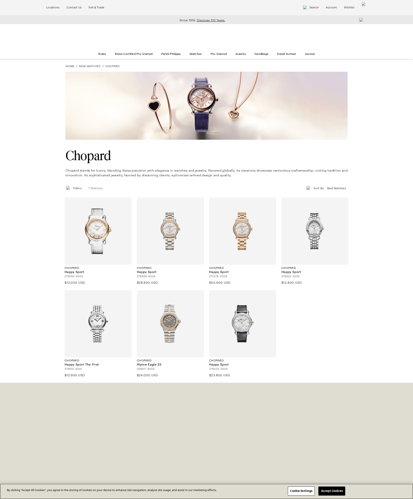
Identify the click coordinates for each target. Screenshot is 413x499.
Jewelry (240, 54)
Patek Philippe (171, 54)
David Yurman (286, 54)
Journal (310, 54)
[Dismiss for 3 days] (359, 19)
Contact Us (74, 7)
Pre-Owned (219, 54)
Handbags (261, 54)
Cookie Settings (301, 491)
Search (314, 7)
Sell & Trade (96, 7)
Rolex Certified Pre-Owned (134, 54)
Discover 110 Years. (211, 20)
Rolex (102, 54)
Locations (53, 7)
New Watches (89, 66)
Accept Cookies (332, 491)
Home (69, 66)
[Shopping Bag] (364, 8)
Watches (196, 54)
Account (331, 7)
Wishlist (349, 7)
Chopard (112, 66)
